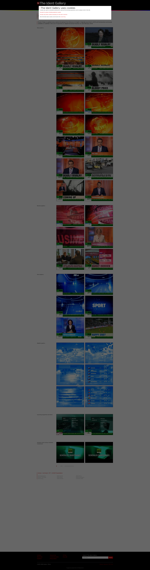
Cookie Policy (63, 16)
